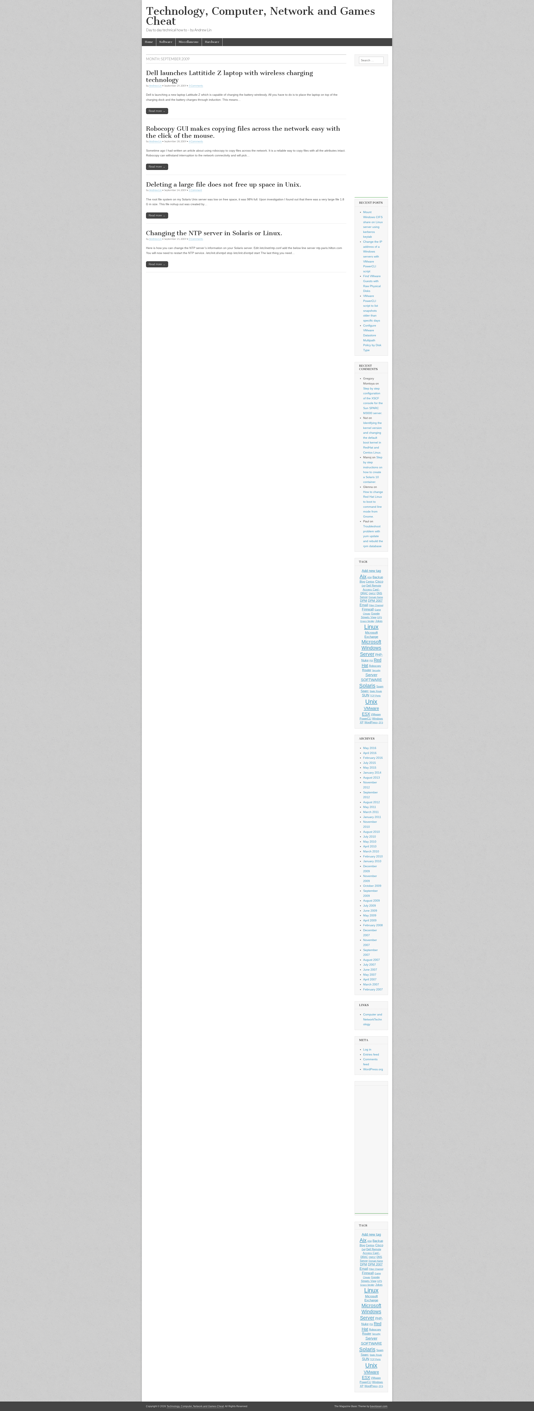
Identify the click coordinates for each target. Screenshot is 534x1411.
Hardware (212, 42)
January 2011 (372, 817)
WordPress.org (373, 1069)
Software (165, 42)
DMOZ (372, 593)
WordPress (371, 722)
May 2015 (369, 767)
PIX (371, 660)
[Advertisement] (371, 134)
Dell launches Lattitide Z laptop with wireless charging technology (229, 76)
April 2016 (370, 753)
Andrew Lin (155, 85)
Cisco (379, 581)
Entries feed (371, 1054)
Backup (378, 577)
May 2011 (369, 807)
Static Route (376, 691)
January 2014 (372, 772)
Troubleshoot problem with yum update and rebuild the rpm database (373, 536)
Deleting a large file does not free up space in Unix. (223, 184)
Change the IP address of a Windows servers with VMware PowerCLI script (372, 256)
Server (371, 674)
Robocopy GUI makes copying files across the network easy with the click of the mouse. (243, 132)
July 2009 (369, 905)
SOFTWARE (371, 680)
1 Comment (195, 190)
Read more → (157, 111)
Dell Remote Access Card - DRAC (370, 589)
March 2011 (371, 812)
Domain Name (376, 597)
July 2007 (369, 964)
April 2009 (370, 920)
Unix (371, 701)
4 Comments (196, 141)
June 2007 (370, 969)
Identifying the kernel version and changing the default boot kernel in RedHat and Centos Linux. (372, 437)
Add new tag (371, 571)
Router (366, 670)
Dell (363, 585)
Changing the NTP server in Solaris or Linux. (214, 233)
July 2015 (369, 762)
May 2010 (369, 841)
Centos (370, 581)
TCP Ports (375, 695)
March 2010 (371, 851)
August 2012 (371, 802)
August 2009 (371, 900)
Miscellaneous (189, 42)
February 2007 (373, 989)
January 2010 (372, 861)
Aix (363, 576)
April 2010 (370, 846)
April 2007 (370, 979)
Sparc (365, 691)
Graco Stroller (367, 621)
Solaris (367, 686)
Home (149, 42)
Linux (371, 626)
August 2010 (371, 831)
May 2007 (369, 974)
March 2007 (371, 984)
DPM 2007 (375, 600)
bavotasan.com (378, 1406)
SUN (365, 695)
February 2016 (373, 757)
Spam (379, 686)
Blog (362, 581)
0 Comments (196, 238)
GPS (379, 617)
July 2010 (369, 836)
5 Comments (196, 85)
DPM (363, 600)
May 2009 (369, 915)
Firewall (368, 609)
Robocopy (375, 665)
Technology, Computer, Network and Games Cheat (260, 16)
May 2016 (369, 748)
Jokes (379, 621)
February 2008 (373, 925)
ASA (369, 577)
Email (364, 605)
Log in (367, 1049)
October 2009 (372, 885)
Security (376, 670)
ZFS (381, 722)
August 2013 (371, 777)
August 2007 (371, 959)
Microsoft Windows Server (370, 648)
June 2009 (370, 910)
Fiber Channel (376, 605)
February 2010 (373, 856)
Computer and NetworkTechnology (372, 1019)
